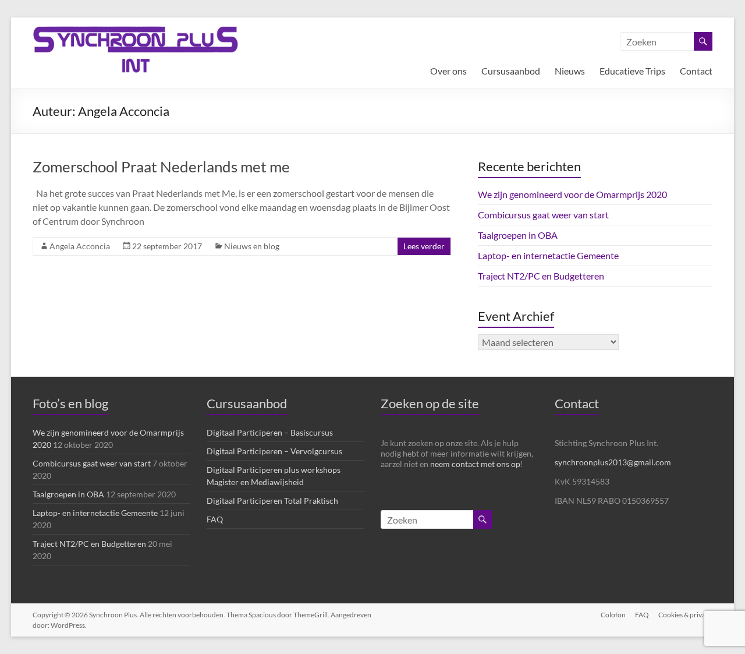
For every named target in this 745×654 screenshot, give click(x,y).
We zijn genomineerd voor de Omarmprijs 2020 (572, 194)
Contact (696, 70)
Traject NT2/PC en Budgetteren (541, 275)
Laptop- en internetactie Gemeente (548, 255)
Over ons (448, 70)
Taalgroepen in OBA (518, 235)
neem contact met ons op (475, 464)
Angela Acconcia (79, 246)
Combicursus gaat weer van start (543, 214)
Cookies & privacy (685, 614)
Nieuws (570, 70)
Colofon (613, 614)
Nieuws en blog (251, 246)
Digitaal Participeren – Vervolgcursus (274, 451)
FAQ (215, 519)
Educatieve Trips (632, 70)
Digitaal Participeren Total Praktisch (272, 500)
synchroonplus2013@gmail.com (613, 462)
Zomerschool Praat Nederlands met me (161, 166)
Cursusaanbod (510, 70)
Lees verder (424, 246)
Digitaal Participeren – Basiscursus (270, 432)
